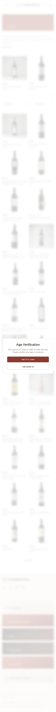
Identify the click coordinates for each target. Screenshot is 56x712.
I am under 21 (28, 367)
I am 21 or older (28, 359)
